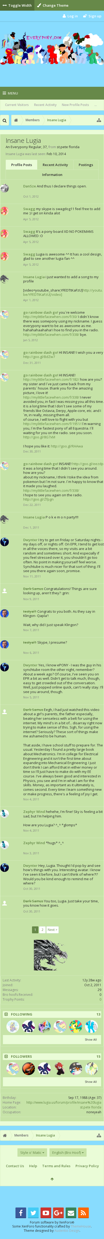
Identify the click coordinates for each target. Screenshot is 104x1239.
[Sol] (28, 1068)
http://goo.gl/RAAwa (67, 446)
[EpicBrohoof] (75, 1068)
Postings (86, 164)
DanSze (29, 186)
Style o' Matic (30, 1152)
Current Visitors (17, 105)
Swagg (29, 208)
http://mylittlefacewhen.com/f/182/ (51, 379)
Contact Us (15, 1165)
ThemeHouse (81, 1226)
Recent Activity (45, 105)
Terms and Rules (56, 1165)
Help (33, 1165)
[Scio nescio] (28, 1026)
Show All (91, 1039)
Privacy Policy (87, 1165)
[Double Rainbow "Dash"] (44, 1026)
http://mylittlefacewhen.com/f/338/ (51, 334)
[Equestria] (12, 1026)
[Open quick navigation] (99, 120)
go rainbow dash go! (40, 312)
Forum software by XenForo (52, 1222)
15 (98, 1056)
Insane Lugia (34, 276)
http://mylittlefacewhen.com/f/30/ (50, 316)
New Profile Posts (75, 105)
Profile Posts (21, 164)
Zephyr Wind (34, 811)
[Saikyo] (60, 1068)
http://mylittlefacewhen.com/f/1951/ (52, 423)
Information (52, 174)
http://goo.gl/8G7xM (39, 437)
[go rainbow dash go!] (60, 1026)
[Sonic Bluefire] (91, 1026)
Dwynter (30, 539)
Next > (52, 929)
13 (98, 1014)
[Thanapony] (91, 1068)
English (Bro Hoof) (66, 1152)
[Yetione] (75, 1026)
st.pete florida (90, 1107)
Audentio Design (66, 1230)
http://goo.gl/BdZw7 (39, 356)
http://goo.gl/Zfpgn (38, 499)
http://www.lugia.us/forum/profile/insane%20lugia (63, 1102)
